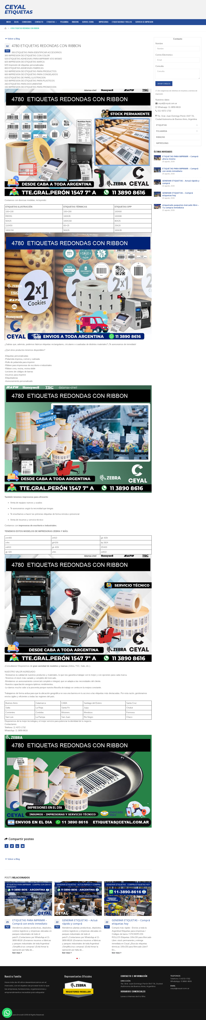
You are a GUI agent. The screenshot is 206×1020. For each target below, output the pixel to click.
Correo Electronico (164, 55)
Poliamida (64, 21)
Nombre (159, 43)
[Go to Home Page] (6, 28)
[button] (77, 958)
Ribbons (75, 21)
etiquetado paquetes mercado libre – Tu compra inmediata (130, 922)
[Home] (19, 9)
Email (23, 846)
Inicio (8, 21)
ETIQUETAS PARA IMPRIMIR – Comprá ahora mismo (180, 157)
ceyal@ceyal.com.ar (179, 988)
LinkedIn (17, 846)
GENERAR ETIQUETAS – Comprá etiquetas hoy (81, 922)
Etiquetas (51, 21)
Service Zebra (88, 21)
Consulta (159, 66)
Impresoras (103, 21)
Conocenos (26, 21)
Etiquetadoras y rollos (122, 21)
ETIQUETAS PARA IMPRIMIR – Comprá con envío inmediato (180, 169)
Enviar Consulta (164, 83)
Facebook (6, 846)
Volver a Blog (13, 38)
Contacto (39, 21)
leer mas (16, 953)
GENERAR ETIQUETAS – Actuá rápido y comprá (30, 922)
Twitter (12, 846)
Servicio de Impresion (144, 21)
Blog (16, 21)
